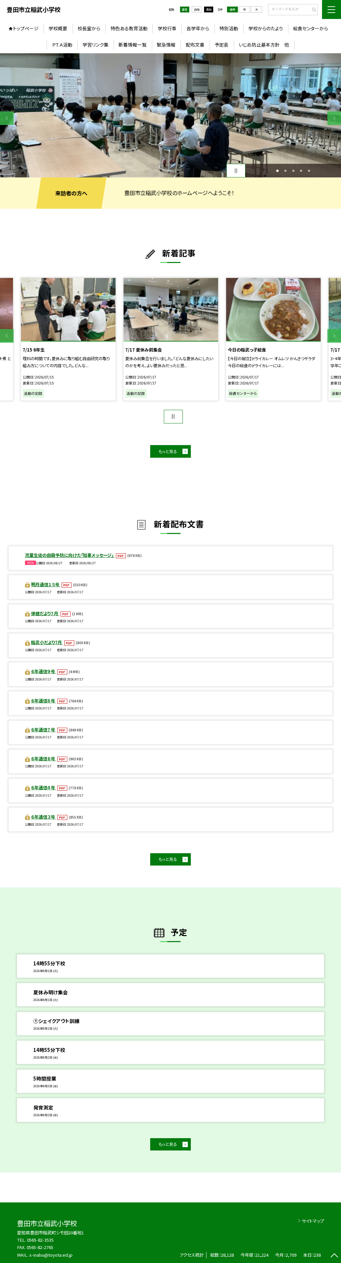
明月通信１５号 (45, 584)
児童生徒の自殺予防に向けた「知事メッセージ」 (70, 555)
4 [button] (301, 170)
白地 (196, 9)
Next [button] (334, 118)
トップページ (26, 28)
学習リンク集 (96, 44)
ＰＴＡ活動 (62, 44)
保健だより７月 (45, 613)
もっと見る (168, 451)
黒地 (208, 9)
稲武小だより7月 (47, 642)
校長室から (89, 28)
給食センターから (310, 28)
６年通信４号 (43, 787)
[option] (170, 115)
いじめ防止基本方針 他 (264, 44)
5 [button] (309, 170)
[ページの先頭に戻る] (334, 1256)
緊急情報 (166, 44)
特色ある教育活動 (129, 28)
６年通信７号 (43, 729)
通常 (184, 9)
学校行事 (167, 28)
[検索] (312, 10)
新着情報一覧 (133, 44)
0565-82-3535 (40, 1240)
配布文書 (195, 44)
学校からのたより (265, 28)
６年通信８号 (43, 700)
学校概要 (58, 28)
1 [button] (277, 170)
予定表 (221, 44)
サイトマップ (313, 1221)
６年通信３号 (43, 817)
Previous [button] (7, 118)
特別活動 (228, 28)
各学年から (197, 28)
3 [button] (293, 170)
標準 (232, 9)
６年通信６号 (43, 758)
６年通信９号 (43, 671)
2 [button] (285, 170)
